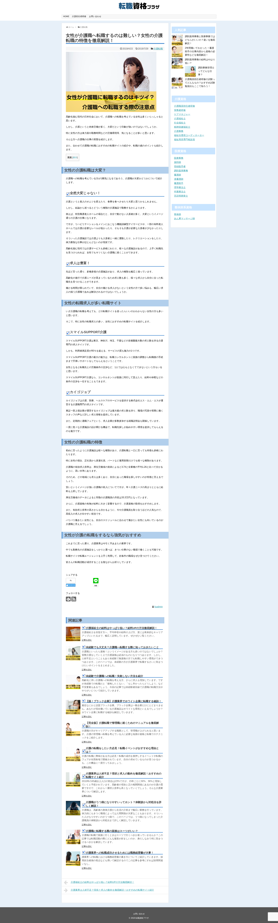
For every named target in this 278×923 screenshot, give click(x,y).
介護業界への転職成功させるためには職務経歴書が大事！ (120, 852)
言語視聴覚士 (181, 196)
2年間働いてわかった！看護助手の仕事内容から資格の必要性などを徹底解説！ (200, 51)
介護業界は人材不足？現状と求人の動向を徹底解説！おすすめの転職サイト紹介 (112, 890)
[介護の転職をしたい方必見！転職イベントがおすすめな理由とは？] (73, 754)
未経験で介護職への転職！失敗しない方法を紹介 (114, 676)
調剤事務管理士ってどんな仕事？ (206, 71)
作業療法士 (180, 191)
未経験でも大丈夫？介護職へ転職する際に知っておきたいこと (122, 647)
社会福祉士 (180, 123)
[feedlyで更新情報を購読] (68, 599)
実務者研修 (180, 110)
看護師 (177, 175)
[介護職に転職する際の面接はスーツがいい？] (73, 837)
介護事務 (178, 131)
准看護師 (178, 179)
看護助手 (178, 183)
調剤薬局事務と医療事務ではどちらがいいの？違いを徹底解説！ (200, 40)
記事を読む (87, 640)
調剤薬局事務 (181, 170)
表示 (75, 157)
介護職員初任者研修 (184, 106)
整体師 (177, 214)
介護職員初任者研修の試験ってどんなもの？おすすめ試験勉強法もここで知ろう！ (200, 82)
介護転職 (158, 48)
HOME (66, 16)
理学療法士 (180, 187)
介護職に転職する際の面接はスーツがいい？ (112, 831)
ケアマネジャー (182, 114)
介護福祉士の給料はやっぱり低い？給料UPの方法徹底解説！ (121, 628)
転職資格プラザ (142, 918)
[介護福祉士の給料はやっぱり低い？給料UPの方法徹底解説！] (73, 634)
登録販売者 (180, 166)
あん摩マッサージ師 (184, 218)
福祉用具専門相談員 (184, 139)
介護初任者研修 (79, 16)
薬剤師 (177, 162)
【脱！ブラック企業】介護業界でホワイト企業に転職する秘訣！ (123, 701)
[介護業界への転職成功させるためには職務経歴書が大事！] (73, 858)
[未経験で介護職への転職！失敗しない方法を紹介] (73, 682)
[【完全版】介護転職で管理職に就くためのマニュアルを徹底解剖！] (73, 729)
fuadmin (158, 606)
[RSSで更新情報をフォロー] (73, 599)
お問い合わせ (95, 16)
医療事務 (178, 158)
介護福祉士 (180, 118)
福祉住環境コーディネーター (189, 135)
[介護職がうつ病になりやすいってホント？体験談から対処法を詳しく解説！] (73, 808)
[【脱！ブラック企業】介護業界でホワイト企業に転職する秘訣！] (73, 707)
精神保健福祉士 (182, 127)
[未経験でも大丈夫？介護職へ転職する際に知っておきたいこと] (73, 653)
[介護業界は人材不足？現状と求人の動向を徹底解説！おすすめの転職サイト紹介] (73, 779)
